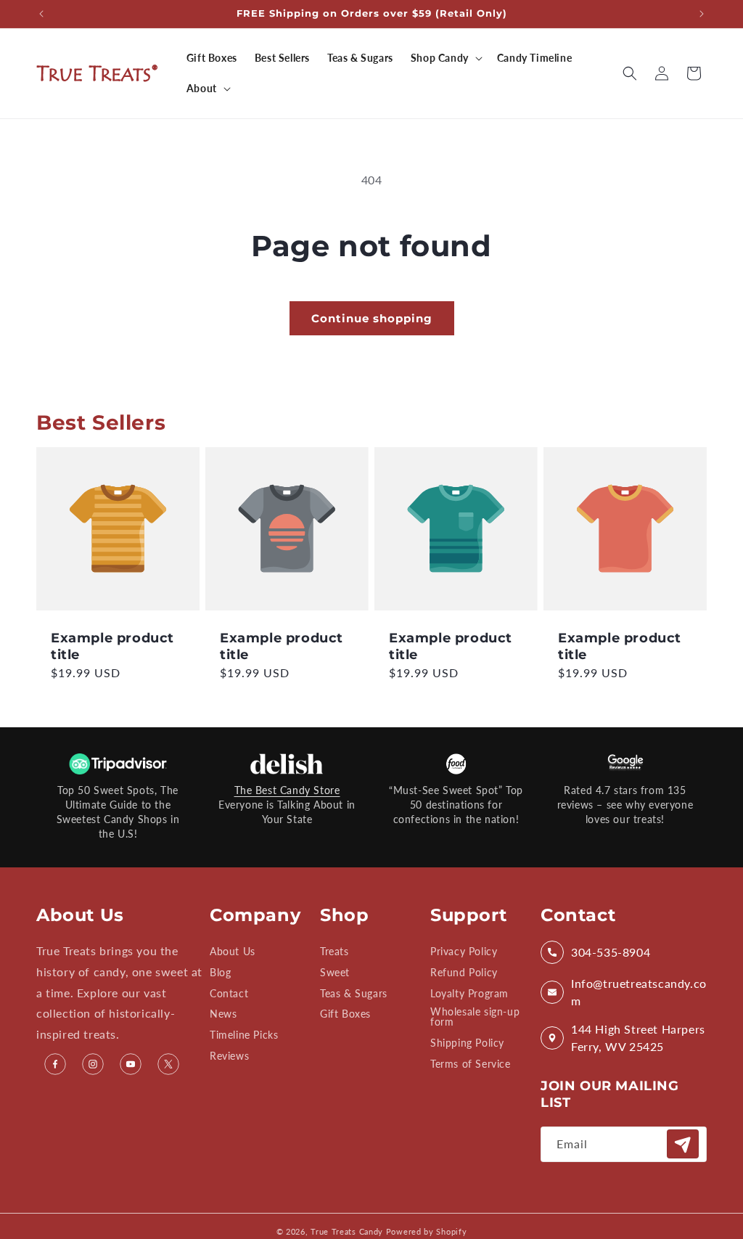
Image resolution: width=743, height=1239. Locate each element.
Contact (229, 993)
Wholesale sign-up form (475, 1016)
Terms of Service (470, 1064)
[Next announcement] (702, 14)
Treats (334, 951)
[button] (445, 58)
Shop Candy (440, 58)
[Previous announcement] (41, 14)
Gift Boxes (345, 1013)
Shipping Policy (467, 1042)
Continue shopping (371, 318)
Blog (220, 972)
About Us (232, 951)
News (223, 1013)
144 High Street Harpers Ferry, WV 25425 (638, 1037)
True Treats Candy (347, 1231)
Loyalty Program (469, 993)
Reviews (229, 1056)
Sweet (335, 972)
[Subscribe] (683, 1143)
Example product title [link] (112, 646)
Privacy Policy (463, 951)
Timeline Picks (244, 1035)
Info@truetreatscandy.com (639, 991)
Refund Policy (464, 972)
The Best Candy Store (287, 790)
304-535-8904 (610, 952)
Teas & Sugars (353, 993)
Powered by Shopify (426, 1231)
